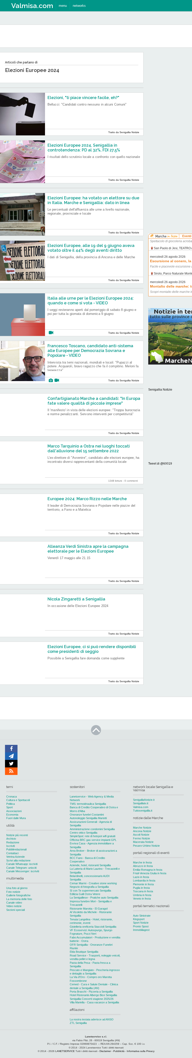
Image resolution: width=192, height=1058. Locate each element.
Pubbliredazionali (16, 849)
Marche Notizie (142, 827)
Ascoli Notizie (141, 834)
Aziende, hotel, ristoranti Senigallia (90, 865)
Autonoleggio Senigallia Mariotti (88, 818)
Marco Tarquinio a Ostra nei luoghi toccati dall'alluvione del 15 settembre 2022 (89, 448)
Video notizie (14, 906)
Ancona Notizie (142, 831)
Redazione (12, 842)
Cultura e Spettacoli (18, 800)
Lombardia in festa (144, 880)
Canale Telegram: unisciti (21, 867)
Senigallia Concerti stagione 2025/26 (92, 998)
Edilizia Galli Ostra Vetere (85, 894)
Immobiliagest (141, 929)
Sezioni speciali (15, 909)
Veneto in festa (142, 898)
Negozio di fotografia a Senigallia (89, 886)
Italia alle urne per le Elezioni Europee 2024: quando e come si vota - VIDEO (91, 300)
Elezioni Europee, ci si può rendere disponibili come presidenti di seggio (92, 649)
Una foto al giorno (17, 888)
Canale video (14, 902)
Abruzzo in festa (143, 865)
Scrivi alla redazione (18, 860)
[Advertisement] (170, 127)
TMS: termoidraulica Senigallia (88, 803)
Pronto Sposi (140, 926)
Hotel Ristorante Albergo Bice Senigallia (93, 995)
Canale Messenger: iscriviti (22, 871)
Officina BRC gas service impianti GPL (93, 839)
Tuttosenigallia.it (142, 810)
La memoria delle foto (19, 899)
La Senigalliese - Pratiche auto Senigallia (94, 897)
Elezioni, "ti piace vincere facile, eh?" (83, 97)
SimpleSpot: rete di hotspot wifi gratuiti (92, 836)
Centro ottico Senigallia (83, 832)
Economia (12, 814)
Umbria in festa (142, 895)
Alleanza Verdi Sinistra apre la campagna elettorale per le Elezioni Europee (88, 549)
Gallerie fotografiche (18, 895)
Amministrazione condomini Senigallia (92, 829)
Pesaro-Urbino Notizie (146, 845)
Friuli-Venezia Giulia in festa (149, 873)
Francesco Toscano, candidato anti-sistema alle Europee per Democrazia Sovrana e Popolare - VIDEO (90, 350)
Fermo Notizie (141, 838)
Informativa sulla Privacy (140, 1051)
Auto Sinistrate (141, 915)
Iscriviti (10, 845)
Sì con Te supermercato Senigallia (90, 890)
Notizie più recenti (17, 835)
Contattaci (12, 853)
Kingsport (138, 919)
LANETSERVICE (65, 1051)
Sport (9, 807)
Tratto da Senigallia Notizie (123, 132)
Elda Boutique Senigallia (84, 951)
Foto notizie (13, 891)
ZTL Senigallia (78, 1022)
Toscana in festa (143, 891)
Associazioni (14, 811)
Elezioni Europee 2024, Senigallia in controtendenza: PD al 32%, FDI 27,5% (84, 147)
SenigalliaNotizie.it (143, 799)
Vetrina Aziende (15, 856)
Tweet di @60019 (160, 463)
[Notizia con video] (51, 333)
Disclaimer (105, 1051)
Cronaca (11, 796)
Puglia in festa (141, 887)
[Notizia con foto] (51, 380)
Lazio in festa (141, 876)
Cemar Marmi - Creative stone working (93, 883)
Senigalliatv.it (140, 803)
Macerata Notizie (143, 841)
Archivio (11, 838)
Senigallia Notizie (160, 389)
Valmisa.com (140, 807)
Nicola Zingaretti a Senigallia (76, 599)
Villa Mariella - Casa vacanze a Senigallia (94, 1002)
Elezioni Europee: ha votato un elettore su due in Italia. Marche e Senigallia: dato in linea (93, 200)
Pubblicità (118, 1051)
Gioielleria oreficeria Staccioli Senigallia (93, 926)
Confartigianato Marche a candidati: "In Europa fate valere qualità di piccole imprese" (94, 401)
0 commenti (131, 480)
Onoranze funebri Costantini (87, 814)
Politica (10, 803)
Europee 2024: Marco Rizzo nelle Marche (87, 498)
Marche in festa (142, 862)
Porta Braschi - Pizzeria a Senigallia (91, 991)
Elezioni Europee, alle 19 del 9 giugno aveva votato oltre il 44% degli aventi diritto (91, 248)
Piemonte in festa (143, 884)
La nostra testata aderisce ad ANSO (92, 1019)
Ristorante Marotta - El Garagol (89, 908)
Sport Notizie (140, 922)
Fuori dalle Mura (16, 818)
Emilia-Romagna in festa (147, 869)
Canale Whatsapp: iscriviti (22, 863)
